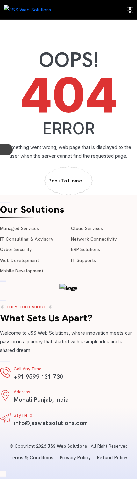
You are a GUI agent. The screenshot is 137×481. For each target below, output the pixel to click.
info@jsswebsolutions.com (51, 422)
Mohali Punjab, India (41, 399)
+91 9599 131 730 (38, 376)
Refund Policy (112, 458)
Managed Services (19, 228)
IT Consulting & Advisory (26, 239)
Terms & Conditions (31, 458)
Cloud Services (87, 228)
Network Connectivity (94, 239)
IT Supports (83, 260)
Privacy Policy (75, 458)
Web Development (19, 260)
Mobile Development (21, 271)
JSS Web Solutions (67, 446)
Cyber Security (16, 249)
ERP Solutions (85, 249)
